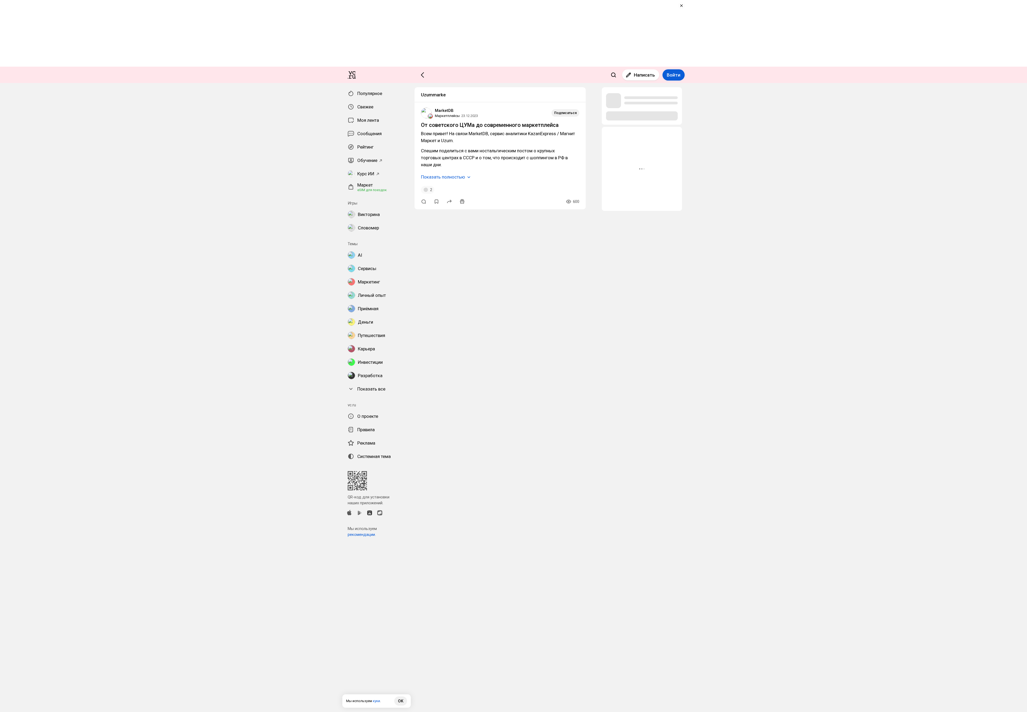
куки (376, 701)
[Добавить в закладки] (436, 201)
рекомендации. (362, 534)
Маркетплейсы (447, 116)
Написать (644, 75)
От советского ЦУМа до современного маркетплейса (490, 125)
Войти (673, 75)
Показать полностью (443, 177)
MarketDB (444, 110)
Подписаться (565, 113)
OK (400, 701)
